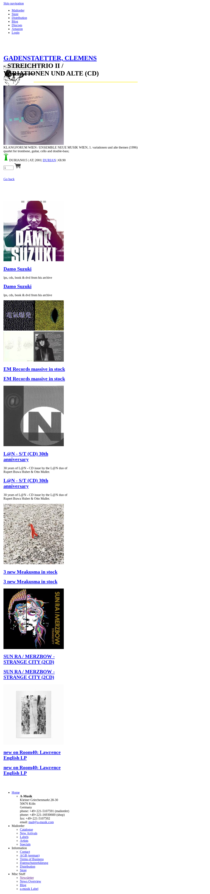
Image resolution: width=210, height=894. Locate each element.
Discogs (17, 25)
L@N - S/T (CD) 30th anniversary (25, 456)
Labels (24, 837)
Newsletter (27, 877)
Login (15, 32)
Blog (15, 21)
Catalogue (26, 829)
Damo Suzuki (17, 269)
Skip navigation (13, 3)
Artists (24, 840)
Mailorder (18, 10)
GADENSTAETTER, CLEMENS (50, 58)
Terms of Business (32, 859)
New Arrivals (28, 833)
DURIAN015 (18, 160)
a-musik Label (29, 889)
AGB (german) (30, 855)
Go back (9, 179)
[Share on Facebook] (5, 48)
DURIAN (49, 160)
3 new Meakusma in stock (30, 572)
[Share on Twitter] (9, 48)
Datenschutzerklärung (34, 863)
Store (15, 14)
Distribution (19, 18)
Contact (25, 851)
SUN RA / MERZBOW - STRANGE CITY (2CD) (29, 659)
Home (16, 792)
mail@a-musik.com (41, 822)
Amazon (17, 29)
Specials (25, 844)
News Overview (30, 881)
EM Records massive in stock (34, 369)
